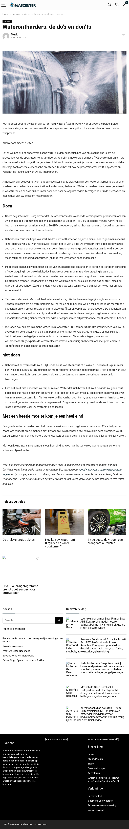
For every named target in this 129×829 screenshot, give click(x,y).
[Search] (110, 5)
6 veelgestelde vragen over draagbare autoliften (106, 541)
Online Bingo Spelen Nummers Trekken (24, 660)
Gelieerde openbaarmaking (102, 805)
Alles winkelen (95, 759)
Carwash (16, 14)
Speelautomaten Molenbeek (18, 655)
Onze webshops (96, 768)
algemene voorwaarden (100, 800)
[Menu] (4, 5)
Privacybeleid (95, 796)
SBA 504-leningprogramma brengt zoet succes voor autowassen (20, 589)
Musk (14, 34)
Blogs (91, 763)
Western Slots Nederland (16, 650)
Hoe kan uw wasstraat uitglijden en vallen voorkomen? (60, 543)
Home (6, 14)
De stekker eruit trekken (19, 539)
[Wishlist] (117, 5)
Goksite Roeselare (13, 646)
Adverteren (94, 773)
